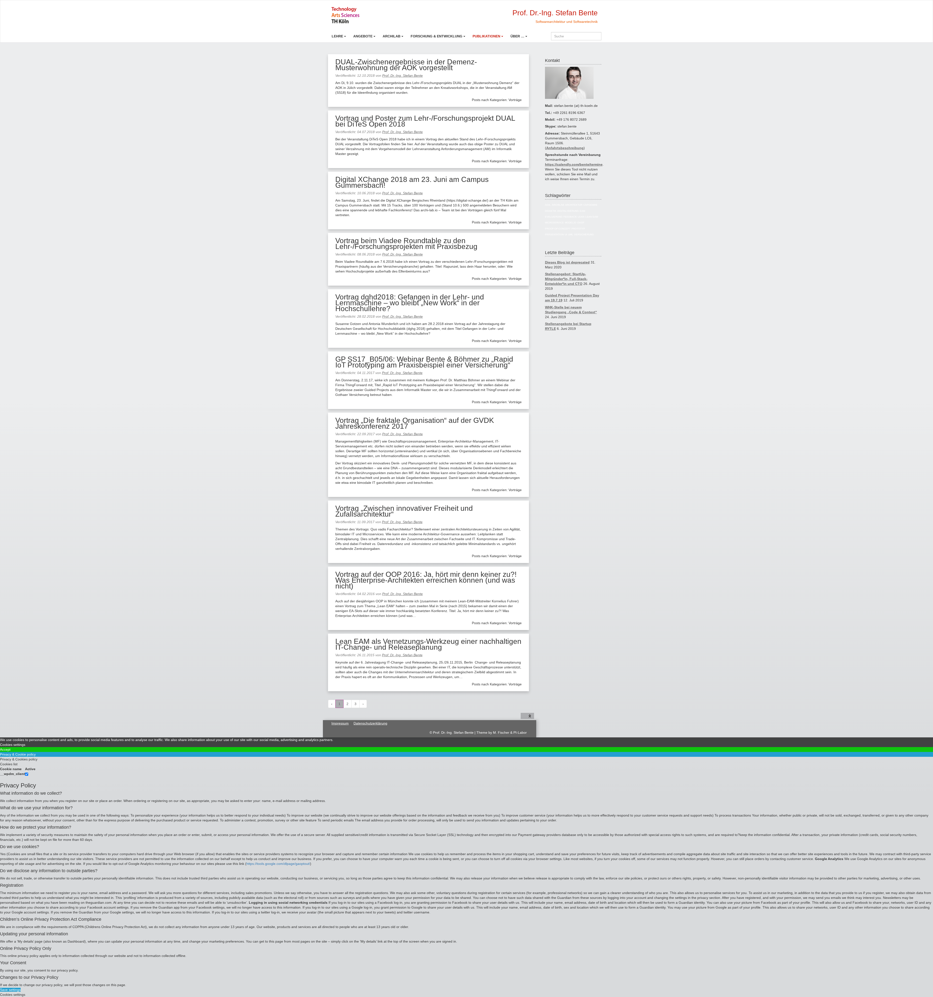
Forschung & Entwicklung (436, 36)
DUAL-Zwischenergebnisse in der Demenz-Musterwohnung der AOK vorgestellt (406, 65)
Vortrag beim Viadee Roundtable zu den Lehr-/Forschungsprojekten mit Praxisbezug (406, 243)
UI (566, 234)
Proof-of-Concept (557, 228)
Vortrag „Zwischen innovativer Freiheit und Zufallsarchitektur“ (404, 511)
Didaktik (550, 211)
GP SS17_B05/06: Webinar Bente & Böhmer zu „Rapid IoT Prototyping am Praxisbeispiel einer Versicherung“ (424, 362)
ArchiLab (391, 36)
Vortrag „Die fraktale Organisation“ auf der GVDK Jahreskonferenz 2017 (414, 423)
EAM (582, 211)
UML (570, 234)
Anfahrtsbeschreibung (565, 148)
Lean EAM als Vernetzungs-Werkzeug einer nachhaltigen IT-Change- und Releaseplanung (428, 644)
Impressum (340, 723)
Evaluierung (553, 216)
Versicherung (584, 234)
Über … (517, 36)
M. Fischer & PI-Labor (510, 732)
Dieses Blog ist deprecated (567, 262)
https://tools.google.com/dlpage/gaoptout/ (278, 864)
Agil (548, 205)
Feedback (570, 216)
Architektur (573, 205)
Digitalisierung (568, 211)
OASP (580, 222)
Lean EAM (591, 216)
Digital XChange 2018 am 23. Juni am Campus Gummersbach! (412, 182)
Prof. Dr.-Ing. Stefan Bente (402, 75)
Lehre (337, 36)
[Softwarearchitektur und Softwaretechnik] (362, 15)
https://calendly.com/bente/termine (574, 164)
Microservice (554, 222)
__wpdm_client (12, 774)
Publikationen (486, 36)
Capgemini (590, 205)
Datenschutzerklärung (370, 723)
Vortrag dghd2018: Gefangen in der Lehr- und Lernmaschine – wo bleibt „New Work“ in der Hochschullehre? (409, 303)
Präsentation (554, 234)
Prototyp (578, 228)
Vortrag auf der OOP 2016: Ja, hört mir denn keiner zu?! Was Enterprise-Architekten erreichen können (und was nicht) (426, 580)
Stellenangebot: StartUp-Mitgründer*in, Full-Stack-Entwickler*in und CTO (566, 279)
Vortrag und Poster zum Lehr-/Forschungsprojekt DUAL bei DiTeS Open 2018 (425, 121)
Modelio (570, 222)
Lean (581, 216)
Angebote (362, 36)
